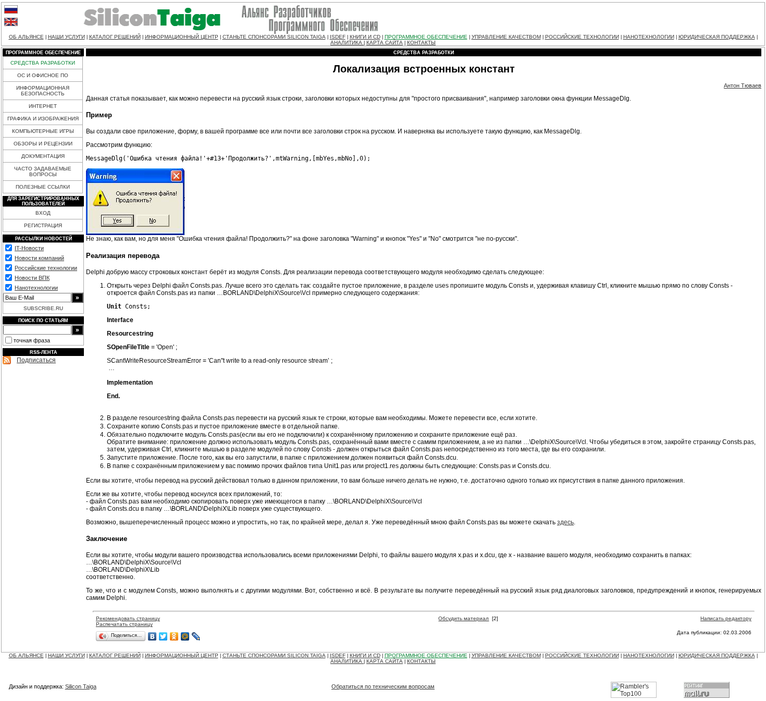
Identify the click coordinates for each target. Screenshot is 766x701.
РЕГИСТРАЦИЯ (43, 225)
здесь (565, 522)
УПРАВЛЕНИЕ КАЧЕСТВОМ (506, 37)
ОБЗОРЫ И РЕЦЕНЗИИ (43, 143)
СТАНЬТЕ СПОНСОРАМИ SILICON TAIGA (274, 37)
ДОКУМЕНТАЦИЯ (43, 156)
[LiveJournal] (196, 636)
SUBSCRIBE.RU (43, 308)
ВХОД (43, 213)
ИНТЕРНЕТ (43, 106)
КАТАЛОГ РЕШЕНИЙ (115, 37)
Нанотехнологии (36, 288)
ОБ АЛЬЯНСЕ (26, 37)
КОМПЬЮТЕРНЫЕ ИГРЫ (43, 131)
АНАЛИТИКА (347, 42)
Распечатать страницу (124, 624)
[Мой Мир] (185, 636)
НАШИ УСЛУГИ (66, 37)
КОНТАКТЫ (421, 42)
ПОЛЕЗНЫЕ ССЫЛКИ (43, 187)
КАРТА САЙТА (384, 42)
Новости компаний (39, 258)
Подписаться (36, 360)
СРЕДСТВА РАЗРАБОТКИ (42, 63)
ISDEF (337, 37)
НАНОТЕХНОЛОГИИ (648, 37)
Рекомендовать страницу (128, 618)
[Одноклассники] (174, 636)
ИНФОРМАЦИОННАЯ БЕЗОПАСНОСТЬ (42, 90)
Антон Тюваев (742, 85)
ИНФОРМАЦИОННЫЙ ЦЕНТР (181, 37)
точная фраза (32, 340)
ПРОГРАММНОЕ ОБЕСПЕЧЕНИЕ (426, 37)
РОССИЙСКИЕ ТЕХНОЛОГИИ (582, 37)
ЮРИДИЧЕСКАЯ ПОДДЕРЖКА (716, 37)
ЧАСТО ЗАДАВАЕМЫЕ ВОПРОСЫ (42, 171)
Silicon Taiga (80, 686)
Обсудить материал (463, 618)
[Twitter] (163, 636)
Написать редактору (725, 618)
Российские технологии (46, 268)
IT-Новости (29, 248)
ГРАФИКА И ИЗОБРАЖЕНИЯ (43, 118)
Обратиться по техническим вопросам (383, 686)
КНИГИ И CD (365, 37)
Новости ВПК (32, 278)
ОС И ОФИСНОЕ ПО (42, 75)
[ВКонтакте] (152, 636)
